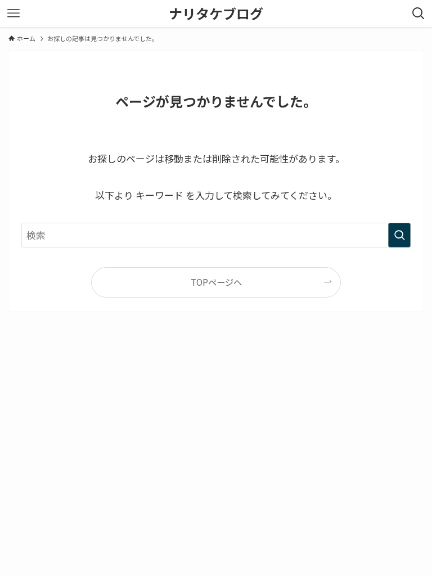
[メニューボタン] (13, 13)
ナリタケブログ (216, 13)
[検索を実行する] (399, 235)
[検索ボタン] (418, 13)
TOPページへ (216, 282)
